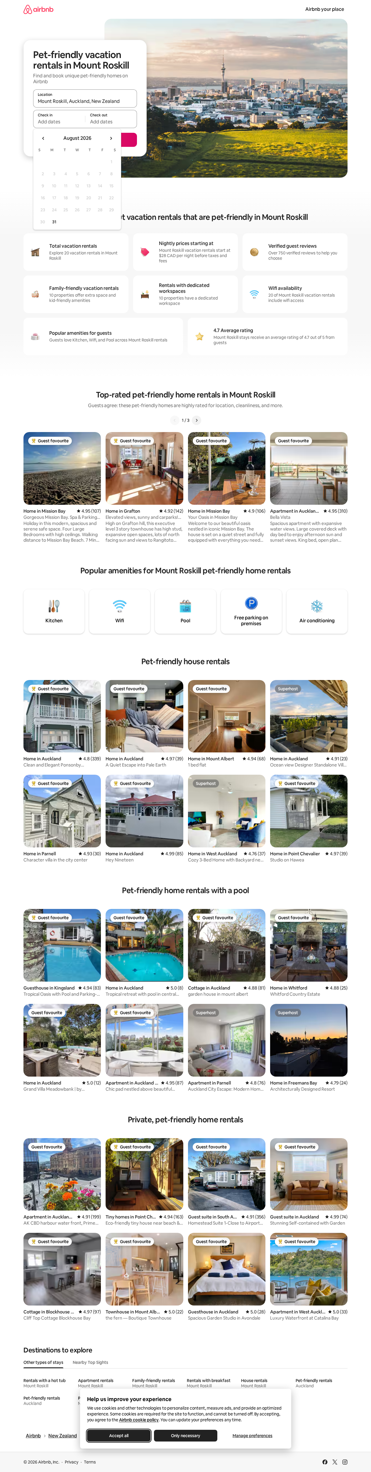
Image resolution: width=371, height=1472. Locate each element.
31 (54, 222)
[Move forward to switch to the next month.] (111, 138)
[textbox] (59, 121)
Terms (90, 1462)
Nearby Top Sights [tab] (90, 1362)
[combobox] (85, 101)
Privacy (71, 1462)
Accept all (118, 1435)
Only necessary (185, 1435)
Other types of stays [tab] (43, 1362)
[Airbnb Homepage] (38, 9)
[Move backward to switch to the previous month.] (43, 138)
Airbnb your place (324, 9)
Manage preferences (252, 1435)
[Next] (196, 420)
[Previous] (174, 420)
